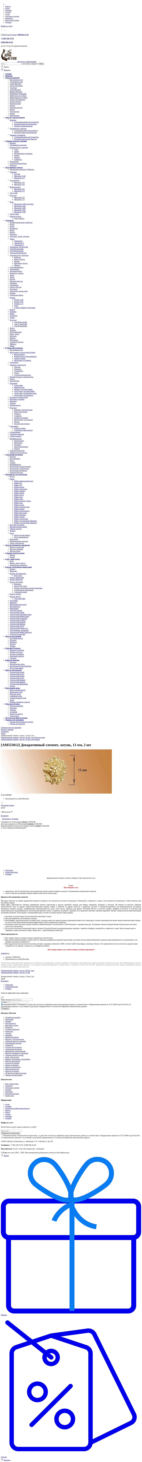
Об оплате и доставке (10, 819)
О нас (7, 14)
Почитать (9, 1027)
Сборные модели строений (15, 1041)
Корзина (7, 70)
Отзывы (8, 22)
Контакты (9, 18)
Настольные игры (12, 1069)
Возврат (8, 1090)
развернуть (5, 953)
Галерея (8, 1118)
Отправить (5, 1008)
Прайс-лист (9, 1096)
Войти (6, 1156)
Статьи (8, 12)
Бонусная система (12, 20)
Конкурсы (9, 1031)
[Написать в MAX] (9, 35)
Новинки (8, 1035)
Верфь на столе (6, 26)
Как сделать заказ (12, 1084)
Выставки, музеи (11, 1025)
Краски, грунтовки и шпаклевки (17, 1059)
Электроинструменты (13, 1049)
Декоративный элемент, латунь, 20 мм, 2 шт (17, 971)
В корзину (5, 816)
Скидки (8, 1033)
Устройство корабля (12, 1017)
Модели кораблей (12, 1037)
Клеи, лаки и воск (12, 1057)
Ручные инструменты (13, 1047)
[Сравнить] (2, 803)
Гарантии (9, 1086)
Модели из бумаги (12, 1071)
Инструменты (10, 1023)
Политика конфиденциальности (17, 1108)
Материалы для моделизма (15, 1051)
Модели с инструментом (14, 1039)
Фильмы (8, 10)
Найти (41, 64)
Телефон (4, 1002)
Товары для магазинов (13, 1075)
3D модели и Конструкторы (15, 1073)
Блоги (7, 8)
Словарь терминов (12, 1029)
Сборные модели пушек (14, 1055)
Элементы (9, 1045)
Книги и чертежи (12, 1065)
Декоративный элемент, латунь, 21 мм (15, 972)
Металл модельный (12, 1061)
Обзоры (8, 1021)
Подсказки (9, 1019)
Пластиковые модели (13, 1043)
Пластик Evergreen (12, 1063)
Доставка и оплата (12, 16)
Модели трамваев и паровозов (16, 1053)
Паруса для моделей (13, 1067)
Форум (8, 6)
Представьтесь (6, 1000)
